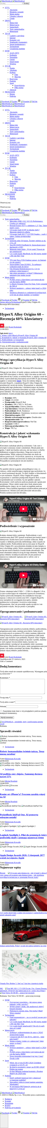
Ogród (12, 59)
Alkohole (13, 70)
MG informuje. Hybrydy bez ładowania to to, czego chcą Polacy (23, 990)
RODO (7, 1105)
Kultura (12, 72)
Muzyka (17, 77)
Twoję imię (5, 698)
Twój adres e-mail (7, 702)
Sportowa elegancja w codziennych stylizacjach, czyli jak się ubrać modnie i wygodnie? (28, 294)
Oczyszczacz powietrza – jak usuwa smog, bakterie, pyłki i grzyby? (26, 1003)
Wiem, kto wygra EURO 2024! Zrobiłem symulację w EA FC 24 (25, 1064)
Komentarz (5, 678)
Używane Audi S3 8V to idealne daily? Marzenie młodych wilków (25, 231)
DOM (7, 51)
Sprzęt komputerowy (18, 44)
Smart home (14, 62)
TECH (7, 34)
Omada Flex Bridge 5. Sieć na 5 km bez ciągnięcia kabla (21, 983)
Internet (12, 38)
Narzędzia (13, 57)
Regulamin (9, 1103)
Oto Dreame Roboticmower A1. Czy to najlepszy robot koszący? (25, 270)
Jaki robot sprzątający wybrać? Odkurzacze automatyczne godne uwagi (26, 274)
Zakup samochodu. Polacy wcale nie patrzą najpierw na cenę (23, 946)
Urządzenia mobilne (17, 49)
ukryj (11, 333)
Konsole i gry (15, 40)
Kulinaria (13, 55)
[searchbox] (11, 3)
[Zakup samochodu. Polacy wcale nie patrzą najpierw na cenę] (24, 932)
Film (16, 75)
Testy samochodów (17, 29)
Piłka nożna (18, 88)
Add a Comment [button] (6, 661)
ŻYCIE (8, 66)
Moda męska (14, 14)
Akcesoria (13, 10)
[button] (4, 1121)
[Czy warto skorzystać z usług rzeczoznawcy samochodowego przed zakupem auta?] (24, 896)
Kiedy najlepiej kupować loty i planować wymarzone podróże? (25, 1079)
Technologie (14, 47)
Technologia (9, 1015)
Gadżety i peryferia (17, 36)
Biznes (12, 94)
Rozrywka (14, 79)
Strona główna (5, 302)
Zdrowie (13, 90)
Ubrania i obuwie (16, 16)
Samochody (14, 27)
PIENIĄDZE (10, 92)
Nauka (12, 68)
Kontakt (8, 1101)
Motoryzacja (14, 25)
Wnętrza (13, 64)
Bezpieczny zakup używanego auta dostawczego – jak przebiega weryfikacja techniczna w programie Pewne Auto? (22, 875)
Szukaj (26, 3)
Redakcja (8, 1099)
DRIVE (8, 21)
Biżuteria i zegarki (17, 12)
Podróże (13, 81)
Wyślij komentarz (7, 717)
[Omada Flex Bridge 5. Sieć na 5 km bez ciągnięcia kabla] (24, 966)
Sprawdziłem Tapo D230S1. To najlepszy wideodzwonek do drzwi (25, 265)
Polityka (13, 96)
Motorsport (14, 31)
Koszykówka (19, 85)
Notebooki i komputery (18, 42)
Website (3, 706)
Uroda (12, 18)
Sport (12, 83)
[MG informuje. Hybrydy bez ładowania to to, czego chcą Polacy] (26, 989)
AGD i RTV (14, 53)
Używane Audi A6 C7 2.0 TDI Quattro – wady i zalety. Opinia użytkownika (28, 235)
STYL (7, 8)
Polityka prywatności (13, 1108)
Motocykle (14, 23)
